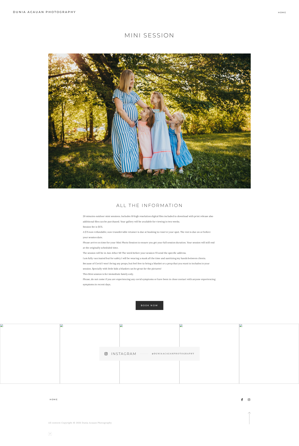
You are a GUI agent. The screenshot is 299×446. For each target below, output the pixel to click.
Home (282, 12)
